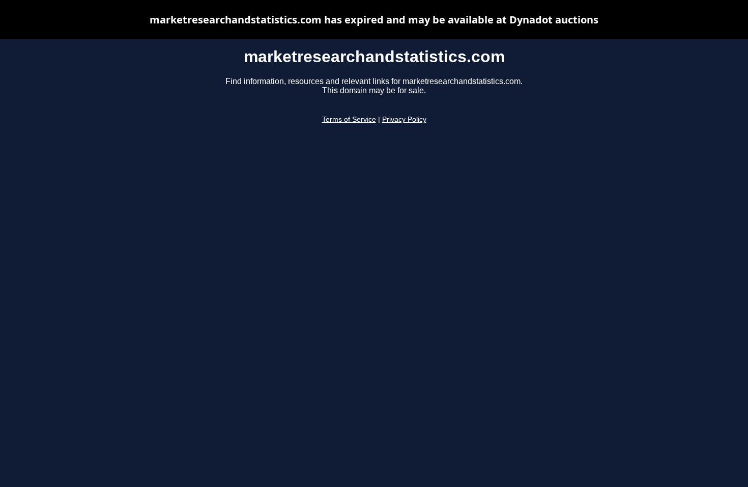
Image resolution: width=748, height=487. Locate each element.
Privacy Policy (404, 119)
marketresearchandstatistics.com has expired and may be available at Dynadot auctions (374, 19)
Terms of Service (349, 119)
